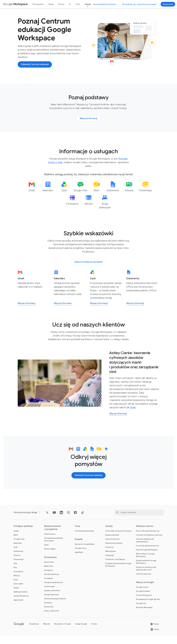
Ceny (77, 4)
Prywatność (34, 624)
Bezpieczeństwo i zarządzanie (52, 528)
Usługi (51, 4)
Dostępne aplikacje (23, 526)
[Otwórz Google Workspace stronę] (15, 4)
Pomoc (94, 624)
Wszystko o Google (62, 624)
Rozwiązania (38, 4)
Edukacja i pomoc (145, 526)
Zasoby (88, 4)
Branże (61, 4)
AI (70, 4)
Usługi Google (81, 624)
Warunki (46, 624)
